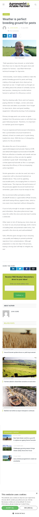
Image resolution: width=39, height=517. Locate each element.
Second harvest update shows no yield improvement (20, 352)
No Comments (14, 31)
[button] (19, 513)
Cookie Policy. (25, 504)
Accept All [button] (10, 508)
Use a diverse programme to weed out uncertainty (24, 460)
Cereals (6, 14)
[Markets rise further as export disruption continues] (19, 397)
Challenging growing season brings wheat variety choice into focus (24, 449)
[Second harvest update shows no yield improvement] (19, 339)
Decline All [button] (28, 508)
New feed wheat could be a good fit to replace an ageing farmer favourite (24, 439)
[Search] (35, 4)
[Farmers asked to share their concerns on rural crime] (19, 368)
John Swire (14, 28)
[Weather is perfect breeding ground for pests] (19, 48)
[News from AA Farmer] (19, 4)
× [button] (36, 493)
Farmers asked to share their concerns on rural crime (19, 381)
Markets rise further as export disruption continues (19, 410)
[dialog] (19, 504)
